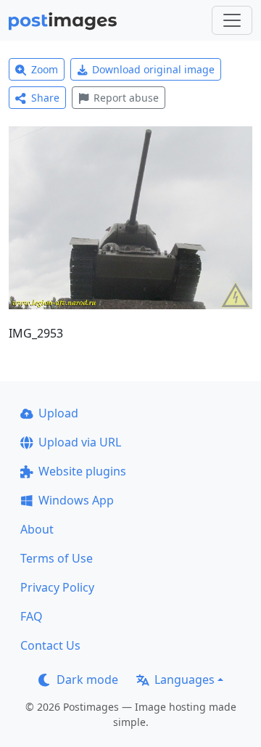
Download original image (153, 69)
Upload (58, 413)
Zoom (44, 69)
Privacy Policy (57, 587)
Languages (184, 679)
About (37, 529)
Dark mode (87, 679)
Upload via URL (79, 442)
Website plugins (82, 471)
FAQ (31, 616)
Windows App (76, 500)
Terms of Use (56, 558)
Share (45, 98)
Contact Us (50, 645)
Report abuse (126, 98)
